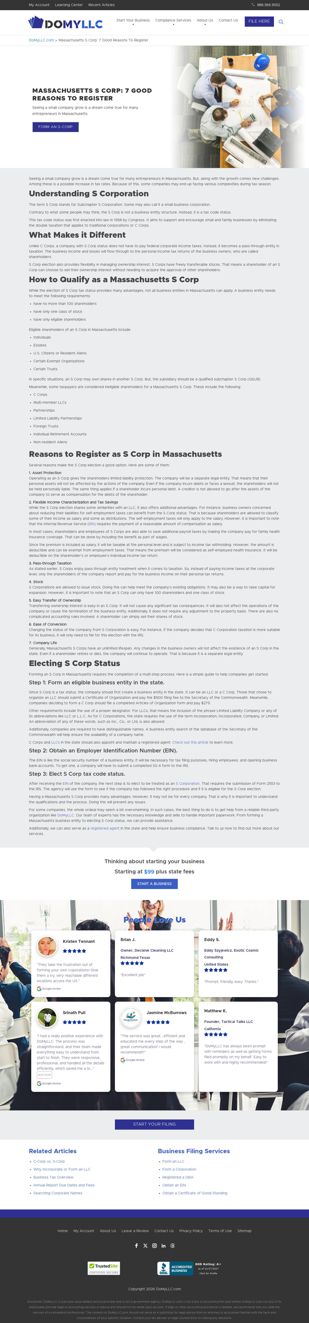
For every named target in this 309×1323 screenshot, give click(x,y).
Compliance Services (173, 20)
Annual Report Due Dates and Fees (64, 1185)
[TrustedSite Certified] (104, 1268)
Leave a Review (135, 1231)
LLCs (55, 742)
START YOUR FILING (154, 1124)
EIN (66, 783)
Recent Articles (101, 5)
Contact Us (228, 20)
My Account (39, 5)
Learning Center (69, 5)
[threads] (172, 1245)
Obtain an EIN (174, 1185)
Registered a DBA (177, 1177)
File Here (259, 21)
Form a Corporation (179, 1169)
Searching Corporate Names (57, 1193)
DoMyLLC (65, 815)
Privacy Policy (191, 1231)
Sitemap (245, 1231)
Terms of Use (220, 1231)
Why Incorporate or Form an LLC (61, 1169)
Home (63, 1231)
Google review (51, 988)
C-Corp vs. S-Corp (49, 1161)
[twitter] (145, 1245)
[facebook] (136, 1245)
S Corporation (187, 783)
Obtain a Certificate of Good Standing (194, 1193)
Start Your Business (133, 20)
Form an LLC (173, 1161)
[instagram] (154, 1245)
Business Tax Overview (53, 1177)
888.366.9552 (268, 5)
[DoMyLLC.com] (66, 23)
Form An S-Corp (55, 127)
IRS (91, 524)
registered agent (104, 828)
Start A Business (154, 884)
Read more (44, 1075)
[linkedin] (163, 1245)
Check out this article (190, 742)
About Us (205, 20)
